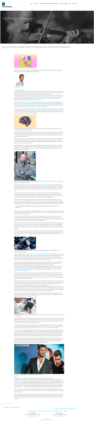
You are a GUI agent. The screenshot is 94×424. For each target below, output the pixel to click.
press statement (28, 102)
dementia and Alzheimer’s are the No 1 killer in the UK (47, 98)
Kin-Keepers (7, 6)
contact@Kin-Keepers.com (59, 416)
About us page (44, 410)
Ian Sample (16, 86)
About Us (36, 3)
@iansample (16, 87)
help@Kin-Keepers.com (32, 416)
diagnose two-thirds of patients (41, 327)
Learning (6, 403)
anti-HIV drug (42, 184)
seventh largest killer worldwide (22, 99)
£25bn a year (58, 199)
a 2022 (26, 287)
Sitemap (65, 410)
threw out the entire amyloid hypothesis (40, 254)
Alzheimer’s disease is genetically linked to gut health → (65, 408)
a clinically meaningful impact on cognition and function (35, 106)
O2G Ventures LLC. (50, 419)
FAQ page (38, 410)
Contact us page (32, 410)
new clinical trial (18, 390)
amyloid (20, 379)
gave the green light (38, 262)
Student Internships (63, 3)
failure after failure (55, 108)
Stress (10, 403)
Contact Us (74, 3)
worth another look (19, 381)
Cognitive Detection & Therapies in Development (48, 3)
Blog (70, 3)
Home (31, 3)
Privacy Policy (47, 418)
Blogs (61, 410)
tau (24, 379)
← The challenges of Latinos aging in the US (10, 407)
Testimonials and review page (53, 410)
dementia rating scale (44, 275)
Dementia (47, 146)
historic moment (38, 99)
